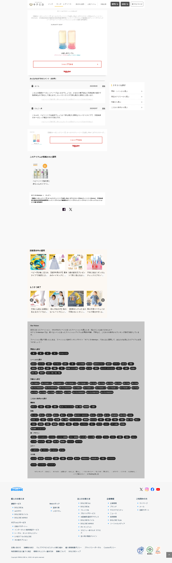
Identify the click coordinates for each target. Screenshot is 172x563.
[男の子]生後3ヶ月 (58, 383)
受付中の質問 (80, 4)
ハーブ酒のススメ (79, 474)
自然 (49, 441)
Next (103, 263)
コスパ (106, 424)
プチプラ (99, 424)
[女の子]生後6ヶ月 (113, 387)
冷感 (41, 406)
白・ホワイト (35, 450)
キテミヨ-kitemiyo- (36, 195)
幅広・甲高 (129, 419)
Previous (31, 263)
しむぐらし (57, 511)
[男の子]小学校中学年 (51, 387)
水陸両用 (86, 406)
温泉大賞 (56, 507)
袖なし (137, 419)
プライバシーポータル (93, 547)
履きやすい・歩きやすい (81, 415)
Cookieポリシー (110, 547)
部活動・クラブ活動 (72, 368)
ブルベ (76, 424)
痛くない (107, 415)
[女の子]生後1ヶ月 (88, 387)
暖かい (63, 415)
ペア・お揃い (114, 424)
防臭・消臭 (78, 406)
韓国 (47, 424)
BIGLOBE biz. (86, 503)
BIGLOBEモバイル (21, 514)
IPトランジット (86, 527)
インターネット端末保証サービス (27, 530)
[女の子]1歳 (135, 387)
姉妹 (63, 458)
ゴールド (62, 450)
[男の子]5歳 (126, 383)
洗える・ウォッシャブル (66, 406)
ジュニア (33, 458)
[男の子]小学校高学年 (65, 387)
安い (92, 424)
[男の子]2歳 (101, 383)
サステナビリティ (116, 510)
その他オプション (21, 540)
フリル (106, 437)
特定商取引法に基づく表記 (21, 551)
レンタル (61, 424)
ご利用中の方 (141, 498)
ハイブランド (84, 424)
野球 (96, 368)
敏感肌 (55, 424)
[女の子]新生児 (77, 387)
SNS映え (122, 424)
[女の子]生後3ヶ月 (100, 387)
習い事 (41, 368)
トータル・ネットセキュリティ (26, 533)
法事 (126, 368)
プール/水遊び (81, 364)
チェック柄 (91, 437)
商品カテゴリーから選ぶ (120, 96)
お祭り (65, 364)
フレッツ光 (85, 510)
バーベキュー (57, 364)
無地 (127, 437)
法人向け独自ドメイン (89, 536)
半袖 (115, 419)
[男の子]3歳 (109, 383)
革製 (120, 437)
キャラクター (111, 458)
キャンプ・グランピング (108, 368)
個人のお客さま (17, 498)
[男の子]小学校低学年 (37, 387)
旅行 (49, 364)
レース (99, 437)
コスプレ (33, 464)
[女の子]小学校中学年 (93, 392)
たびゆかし (131, 471)
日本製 (41, 424)
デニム (34, 437)
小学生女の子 (85, 458)
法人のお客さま (83, 498)
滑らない (41, 415)
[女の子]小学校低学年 (79, 392)
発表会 (34, 368)
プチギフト (48, 458)
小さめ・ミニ (35, 419)
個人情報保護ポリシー (73, 547)
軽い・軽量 (65, 419)
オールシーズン (63, 353)
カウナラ (115, 471)
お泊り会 (123, 364)
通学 (47, 368)
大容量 (57, 419)
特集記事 (103, 4)
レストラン (41, 364)
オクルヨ (56, 471)
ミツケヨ (123, 471)
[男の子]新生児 (35, 383)
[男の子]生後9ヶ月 (83, 383)
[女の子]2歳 (34, 392)
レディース (67, 4)
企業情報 (110, 498)
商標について (61, 551)
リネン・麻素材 (73, 437)
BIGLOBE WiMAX (21, 517)
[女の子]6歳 (67, 392)
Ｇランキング (39, 471)
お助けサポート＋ (21, 526)
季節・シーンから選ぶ (119, 91)
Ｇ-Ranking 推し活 (93, 474)
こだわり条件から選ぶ (119, 107)
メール (141, 506)
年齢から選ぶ (116, 102)
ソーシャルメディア (117, 523)
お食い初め (34, 373)
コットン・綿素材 (62, 437)
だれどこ (48, 471)
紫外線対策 (114, 415)
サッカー (89, 368)
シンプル (33, 441)
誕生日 (109, 364)
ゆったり (50, 419)
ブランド (113, 506)
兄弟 (56, 458)
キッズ (58, 4)
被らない (99, 415)
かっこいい (70, 441)
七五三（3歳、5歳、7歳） (53, 373)
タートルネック (42, 437)
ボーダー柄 (83, 437)
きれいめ (56, 441)
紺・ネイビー (54, 450)
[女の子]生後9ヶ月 (125, 387)
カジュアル (41, 441)
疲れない (56, 415)
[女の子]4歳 (51, 392)
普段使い (63, 441)
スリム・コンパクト (75, 419)
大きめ (130, 415)
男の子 (77, 458)
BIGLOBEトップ (75, 551)
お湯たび (63, 471)
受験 (131, 364)
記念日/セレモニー (99, 364)
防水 (48, 406)
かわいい (134, 437)
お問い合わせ (16, 547)
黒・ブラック (44, 450)
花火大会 (89, 364)
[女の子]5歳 (59, 392)
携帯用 (86, 419)
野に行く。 (106, 471)
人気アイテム (92, 4)
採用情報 (113, 517)
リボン (113, 437)
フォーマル (78, 441)
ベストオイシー (88, 471)
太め (43, 419)
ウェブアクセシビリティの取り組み (49, 547)
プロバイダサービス (88, 513)
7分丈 (33, 424)
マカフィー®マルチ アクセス (91, 531)
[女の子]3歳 (42, 392)
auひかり (18, 511)
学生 (103, 458)
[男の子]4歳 (118, 383)
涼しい (70, 415)
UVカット (34, 406)
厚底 (69, 424)
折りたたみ (93, 419)
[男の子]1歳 (93, 383)
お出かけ (33, 364)
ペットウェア (42, 464)
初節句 (42, 373)
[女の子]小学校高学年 (107, 392)
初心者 (41, 458)
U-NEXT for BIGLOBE (23, 536)
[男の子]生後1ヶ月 (46, 383)
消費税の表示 (29, 547)
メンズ (50, 4)
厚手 (101, 419)
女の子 (70, 458)
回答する (125, 4)
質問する (115, 4)
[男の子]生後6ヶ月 (71, 383)
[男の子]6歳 (134, 383)
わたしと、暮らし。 (75, 471)
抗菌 (93, 406)
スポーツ (82, 368)
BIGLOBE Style (116, 520)
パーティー (116, 364)
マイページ (138, 4)
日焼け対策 (122, 415)
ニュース (113, 513)
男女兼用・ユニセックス (38, 428)
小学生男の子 (95, 458)
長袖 (122, 419)
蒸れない (48, 415)
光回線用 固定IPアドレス (90, 517)
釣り (119, 368)
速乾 (55, 406)
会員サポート (144, 510)
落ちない (92, 415)
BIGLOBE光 (19, 507)
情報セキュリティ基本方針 (43, 551)
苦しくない (34, 415)
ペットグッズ (51, 464)
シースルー (52, 437)
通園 (54, 368)
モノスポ (98, 471)
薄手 (108, 419)
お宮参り (133, 368)
